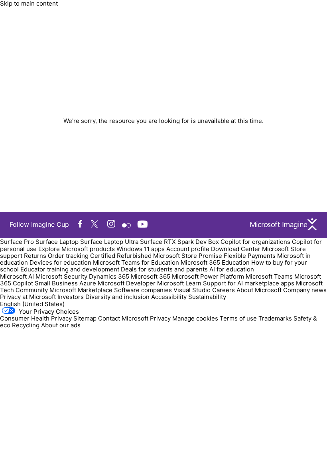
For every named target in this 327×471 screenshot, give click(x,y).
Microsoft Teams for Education (136, 262)
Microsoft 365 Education (215, 262)
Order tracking (68, 255)
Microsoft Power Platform (208, 276)
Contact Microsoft (123, 318)
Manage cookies (195, 318)
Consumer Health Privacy (36, 318)
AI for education (231, 269)
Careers (223, 290)
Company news (305, 290)
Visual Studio (192, 290)
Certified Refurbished (121, 255)
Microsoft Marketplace (80, 290)
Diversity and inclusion (117, 297)
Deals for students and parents (164, 269)
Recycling (25, 325)
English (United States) (32, 304)
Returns (35, 255)
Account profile (187, 249)
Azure (87, 283)
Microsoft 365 (150, 276)
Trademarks (275, 318)
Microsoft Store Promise (187, 255)
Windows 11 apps (140, 249)
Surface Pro (17, 241)
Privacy (161, 318)
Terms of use (238, 318)
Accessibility (169, 297)
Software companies (143, 290)
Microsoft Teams (269, 276)
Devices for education (60, 262)
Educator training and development (69, 269)
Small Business (56, 283)
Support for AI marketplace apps (248, 283)
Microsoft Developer (127, 283)
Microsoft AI (17, 276)
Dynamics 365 (109, 276)
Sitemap (85, 318)
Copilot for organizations (255, 241)
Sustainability (207, 297)
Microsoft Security (61, 276)
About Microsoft (259, 290)
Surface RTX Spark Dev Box (179, 241)
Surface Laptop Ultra (109, 241)
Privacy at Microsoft (28, 297)
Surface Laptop (57, 241)
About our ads (61, 325)
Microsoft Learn (179, 283)
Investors (70, 297)
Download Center (235, 249)
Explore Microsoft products (76, 249)
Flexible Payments (250, 255)
